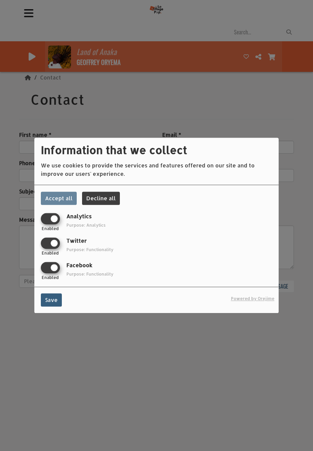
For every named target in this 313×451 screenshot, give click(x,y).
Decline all (101, 198)
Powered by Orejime (252, 299)
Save (51, 300)
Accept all (59, 198)
